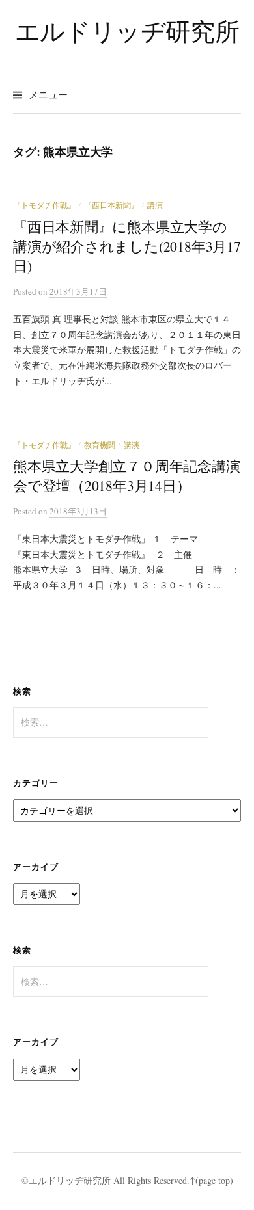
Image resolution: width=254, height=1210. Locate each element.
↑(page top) (211, 1180)
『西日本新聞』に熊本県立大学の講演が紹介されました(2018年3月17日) (127, 246)
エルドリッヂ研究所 (127, 30)
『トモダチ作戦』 (44, 205)
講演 (155, 205)
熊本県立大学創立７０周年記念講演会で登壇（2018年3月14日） (126, 475)
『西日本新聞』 (111, 205)
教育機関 (99, 445)
